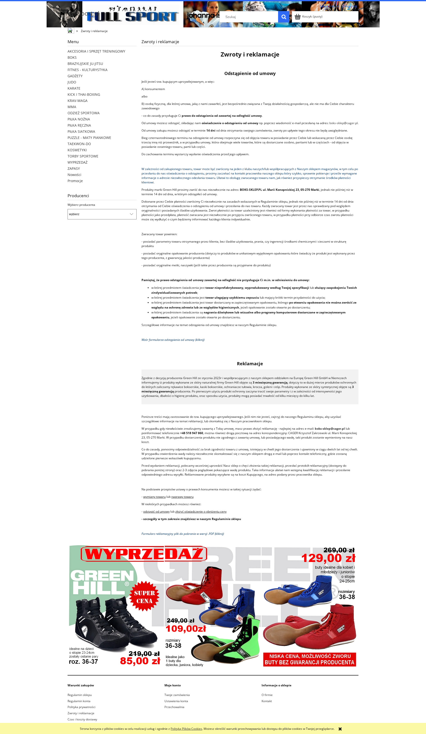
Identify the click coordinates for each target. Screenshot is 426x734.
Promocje (75, 180)
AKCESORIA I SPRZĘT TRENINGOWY (96, 51)
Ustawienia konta (176, 701)
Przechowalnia (174, 707)
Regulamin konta (79, 701)
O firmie (267, 695)
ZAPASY (74, 168)
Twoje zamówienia (177, 695)
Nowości (74, 174)
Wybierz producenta (81, 205)
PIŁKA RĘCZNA (79, 125)
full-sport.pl (83, 13)
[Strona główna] (71, 31)
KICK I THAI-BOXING (84, 94)
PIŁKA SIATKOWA (81, 131)
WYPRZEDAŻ (78, 162)
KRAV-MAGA (78, 100)
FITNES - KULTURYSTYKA (87, 69)
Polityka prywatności (81, 707)
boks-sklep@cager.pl (343, 123)
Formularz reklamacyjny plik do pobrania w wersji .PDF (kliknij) (183, 534)
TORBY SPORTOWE (83, 156)
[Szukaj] (283, 16)
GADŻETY (75, 76)
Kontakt (267, 701)
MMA (72, 106)
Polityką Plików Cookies (186, 729)
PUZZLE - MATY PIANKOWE (89, 137)
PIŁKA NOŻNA (79, 119)
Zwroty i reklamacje (81, 713)
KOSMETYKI (77, 150)
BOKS (72, 57)
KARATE (74, 88)
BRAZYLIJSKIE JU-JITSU (85, 63)
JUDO (72, 82)
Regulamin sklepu (80, 695)
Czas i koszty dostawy (82, 719)
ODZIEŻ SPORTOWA (84, 113)
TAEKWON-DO (79, 143)
